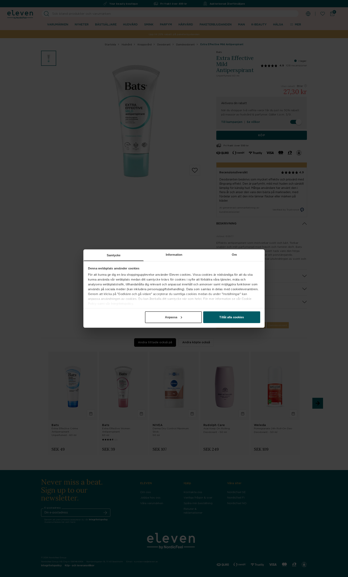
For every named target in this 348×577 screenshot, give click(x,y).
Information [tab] (174, 254)
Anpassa (171, 317)
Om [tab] (234, 254)
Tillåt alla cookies (231, 317)
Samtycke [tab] (114, 255)
